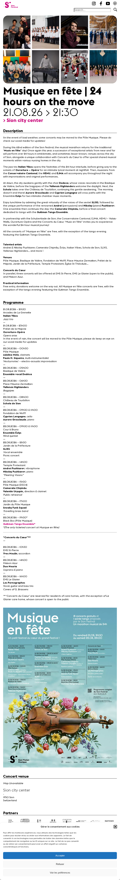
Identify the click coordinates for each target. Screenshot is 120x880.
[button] (115, 826)
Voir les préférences (60, 872)
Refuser (60, 864)
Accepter (60, 855)
